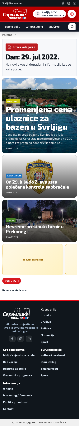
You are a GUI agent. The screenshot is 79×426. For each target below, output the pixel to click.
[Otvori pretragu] (72, 26)
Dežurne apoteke (14, 368)
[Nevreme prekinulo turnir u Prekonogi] (39, 221)
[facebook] (12, 339)
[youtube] (29, 339)
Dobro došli (13, 26)
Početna (7, 34)
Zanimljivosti (49, 368)
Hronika (46, 315)
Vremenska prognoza (17, 375)
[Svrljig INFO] (15, 14)
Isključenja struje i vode (19, 355)
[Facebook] (63, 3)
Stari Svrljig (48, 361)
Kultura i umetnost (53, 355)
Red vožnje (10, 361)
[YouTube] (74, 3)
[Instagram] (69, 3)
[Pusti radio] (71, 14)
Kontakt (8, 408)
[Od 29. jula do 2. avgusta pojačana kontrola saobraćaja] (39, 176)
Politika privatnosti (15, 402)
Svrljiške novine (12, 3)
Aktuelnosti (34, 26)
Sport (44, 341)
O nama (8, 388)
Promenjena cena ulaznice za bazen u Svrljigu (39, 117)
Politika (46, 328)
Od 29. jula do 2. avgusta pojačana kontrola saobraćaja (37, 184)
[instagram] (20, 339)
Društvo (54, 26)
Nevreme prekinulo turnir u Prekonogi (35, 229)
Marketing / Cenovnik (17, 395)
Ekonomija (47, 335)
